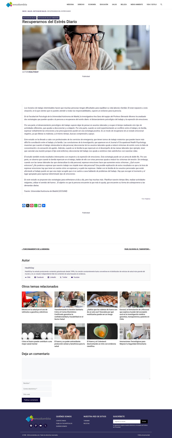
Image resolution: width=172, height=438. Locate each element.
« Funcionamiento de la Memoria (35, 249)
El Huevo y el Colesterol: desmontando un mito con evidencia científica (101, 343)
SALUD (114, 4)
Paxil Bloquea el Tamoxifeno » (137, 249)
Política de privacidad (144, 435)
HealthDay (33, 72)
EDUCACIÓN (104, 4)
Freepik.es (147, 199)
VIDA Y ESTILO (152, 4)
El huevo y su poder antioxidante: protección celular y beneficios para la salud (69, 343)
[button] (161, 4)
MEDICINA (70, 4)
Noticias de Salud (39, 11)
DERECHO (81, 4)
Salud (30, 11)
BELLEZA (124, 4)
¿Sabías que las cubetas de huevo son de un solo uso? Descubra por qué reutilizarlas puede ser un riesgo (102, 312)
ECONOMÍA (92, 4)
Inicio (24, 11)
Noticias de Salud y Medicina (48, 18)
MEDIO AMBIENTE (137, 4)
